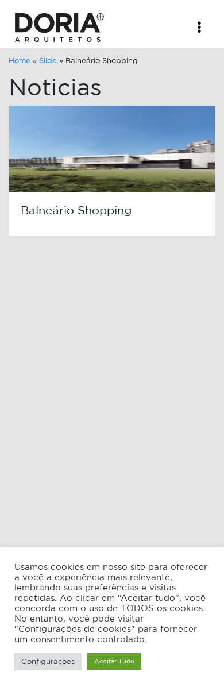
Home (19, 60)
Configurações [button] (48, 661)
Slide (48, 60)
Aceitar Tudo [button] (114, 661)
